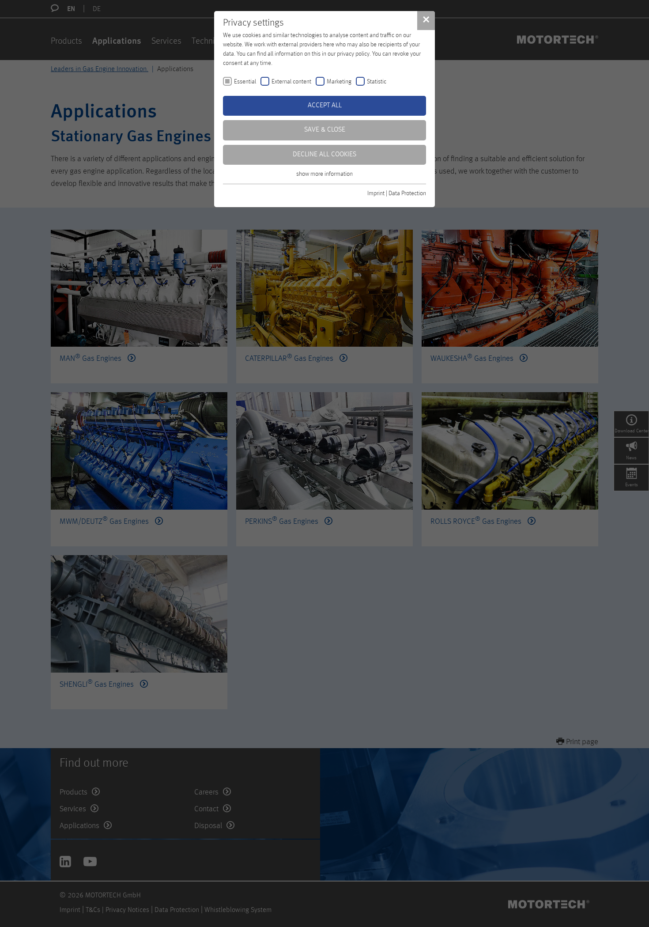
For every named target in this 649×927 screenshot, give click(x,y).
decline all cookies (324, 154)
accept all (325, 105)
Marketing (339, 82)
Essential (245, 82)
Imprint (376, 193)
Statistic (376, 82)
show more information (324, 174)
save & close (324, 129)
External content (291, 82)
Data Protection (407, 193)
